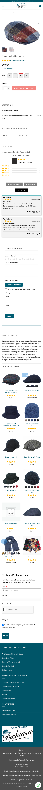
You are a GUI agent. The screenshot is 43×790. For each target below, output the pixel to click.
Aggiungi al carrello (24, 88)
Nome (7, 296)
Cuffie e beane (7, 670)
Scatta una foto (14, 285)
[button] (3, 5)
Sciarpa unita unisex (11, 557)
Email (7, 306)
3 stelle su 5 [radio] (14, 259)
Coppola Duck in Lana (32, 390)
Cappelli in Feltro (8, 658)
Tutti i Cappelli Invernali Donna (13, 682)
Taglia (3, 75)
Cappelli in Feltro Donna (10, 686)
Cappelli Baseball (8, 666)
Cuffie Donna (6, 690)
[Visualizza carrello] (40, 5)
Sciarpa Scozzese (32, 557)
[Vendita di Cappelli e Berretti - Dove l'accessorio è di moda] (21, 5)
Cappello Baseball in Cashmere (11, 458)
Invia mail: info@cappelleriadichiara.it (21, 760)
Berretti (4, 694)
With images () (15, 184)
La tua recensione (11, 262)
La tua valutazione (12, 256)
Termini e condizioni (9, 710)
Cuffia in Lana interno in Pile (32, 424)
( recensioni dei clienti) (18, 60)
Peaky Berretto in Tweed (32, 457)
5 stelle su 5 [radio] (30, 259)
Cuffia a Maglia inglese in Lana (32, 491)
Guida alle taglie (7, 69)
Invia (6, 635)
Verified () (31, 184)
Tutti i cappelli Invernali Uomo (12, 654)
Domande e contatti (9, 714)
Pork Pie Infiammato (11, 523)
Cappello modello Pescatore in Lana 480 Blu (11, 424)
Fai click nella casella (10, 604)
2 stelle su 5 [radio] (9, 259)
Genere (5, 595)
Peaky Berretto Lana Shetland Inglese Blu (11, 391)
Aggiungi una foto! (11, 280)
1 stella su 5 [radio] (5, 259)
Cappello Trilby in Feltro (11, 490)
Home (6, 13)
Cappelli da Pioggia (8, 698)
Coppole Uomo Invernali (31, 13)
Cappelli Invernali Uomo (16, 13)
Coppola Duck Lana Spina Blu (32, 524)
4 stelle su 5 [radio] (21, 259)
